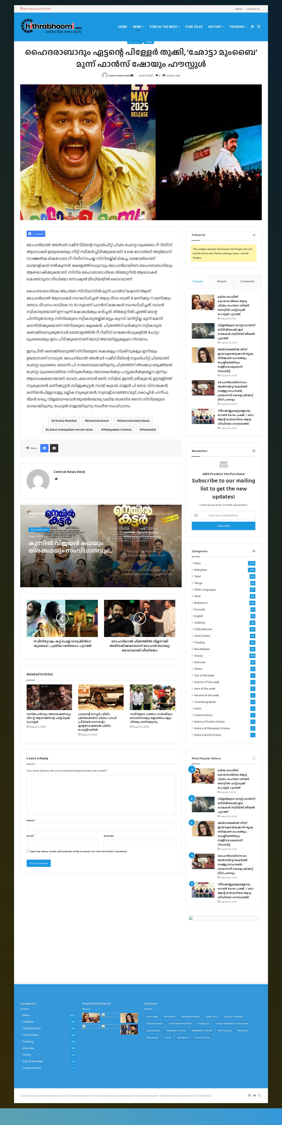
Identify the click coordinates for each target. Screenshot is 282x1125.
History (214, 27)
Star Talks (194, 27)
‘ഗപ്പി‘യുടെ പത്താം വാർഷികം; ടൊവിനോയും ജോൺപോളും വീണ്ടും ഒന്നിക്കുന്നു (151, 718)
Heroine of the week (206, 695)
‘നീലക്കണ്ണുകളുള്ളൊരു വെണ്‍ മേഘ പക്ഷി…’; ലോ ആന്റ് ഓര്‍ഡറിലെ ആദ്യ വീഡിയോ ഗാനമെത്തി (236, 417)
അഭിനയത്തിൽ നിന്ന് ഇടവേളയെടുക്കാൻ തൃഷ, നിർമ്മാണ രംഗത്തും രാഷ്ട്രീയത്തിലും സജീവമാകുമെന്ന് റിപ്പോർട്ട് (236, 360)
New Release (202, 649)
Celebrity (199, 622)
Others (198, 669)
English (198, 616)
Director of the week (206, 682)
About (239, 9)
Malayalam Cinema (117, 429)
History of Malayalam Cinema (212, 728)
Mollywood (152, 1037)
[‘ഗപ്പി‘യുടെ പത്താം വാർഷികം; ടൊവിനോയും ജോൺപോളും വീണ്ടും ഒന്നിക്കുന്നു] (152, 697)
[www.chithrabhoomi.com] (51, 27)
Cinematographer (205, 702)
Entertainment (98, 420)
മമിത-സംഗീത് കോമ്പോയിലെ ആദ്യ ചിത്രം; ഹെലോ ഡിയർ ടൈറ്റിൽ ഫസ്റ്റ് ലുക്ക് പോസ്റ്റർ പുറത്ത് (233, 305)
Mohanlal (149, 429)
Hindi (197, 596)
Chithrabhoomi (203, 629)
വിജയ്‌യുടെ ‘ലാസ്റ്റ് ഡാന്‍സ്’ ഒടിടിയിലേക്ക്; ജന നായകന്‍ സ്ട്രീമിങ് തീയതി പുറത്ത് (236, 331)
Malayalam (200, 570)
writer (197, 708)
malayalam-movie (176, 1030)
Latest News (153, 1030)
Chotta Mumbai (65, 420)
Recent (221, 281)
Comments (248, 281)
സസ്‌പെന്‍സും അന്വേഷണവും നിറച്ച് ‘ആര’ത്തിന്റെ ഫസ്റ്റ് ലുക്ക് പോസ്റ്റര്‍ (49, 718)
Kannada (199, 609)
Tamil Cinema (202, 636)
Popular (198, 281)
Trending (236, 27)
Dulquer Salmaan (233, 1016)
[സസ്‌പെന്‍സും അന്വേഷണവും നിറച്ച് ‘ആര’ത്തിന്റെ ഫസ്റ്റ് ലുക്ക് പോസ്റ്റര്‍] (49, 697)
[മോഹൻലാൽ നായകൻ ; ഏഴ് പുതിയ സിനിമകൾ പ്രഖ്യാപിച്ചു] (129, 1029)
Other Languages (205, 589)
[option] (101, 546)
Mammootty (225, 1030)
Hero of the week (204, 689)
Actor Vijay (152, 1016)
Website (109, 836)
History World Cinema (207, 735)
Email (31, 836)
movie (167, 1037)
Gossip (198, 655)
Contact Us (253, 9)
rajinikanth (183, 1037)
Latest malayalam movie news (70, 429)
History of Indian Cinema (209, 722)
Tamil (197, 576)
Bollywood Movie (190, 1016)
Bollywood (200, 603)
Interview (199, 662)
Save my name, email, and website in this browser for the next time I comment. (78, 851)
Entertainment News (134, 420)
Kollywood (204, 1023)
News (137, 27)
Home (122, 27)
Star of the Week (163, 27)
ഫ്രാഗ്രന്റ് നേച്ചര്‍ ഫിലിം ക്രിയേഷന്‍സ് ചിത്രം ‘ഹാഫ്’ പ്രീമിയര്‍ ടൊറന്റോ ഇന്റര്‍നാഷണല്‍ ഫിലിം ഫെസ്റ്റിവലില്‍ (97, 722)
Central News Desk (119, 75)
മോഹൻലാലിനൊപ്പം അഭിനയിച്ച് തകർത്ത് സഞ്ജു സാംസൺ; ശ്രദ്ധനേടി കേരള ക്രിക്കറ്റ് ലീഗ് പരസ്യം (235, 391)
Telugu (198, 583)
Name (31, 820)
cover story (212, 1016)
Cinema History (203, 715)
